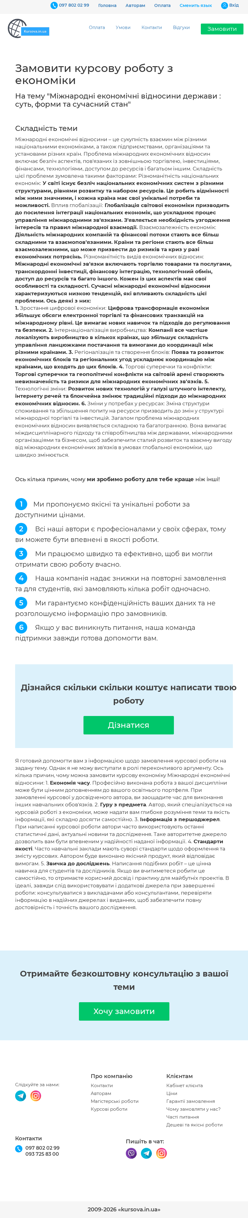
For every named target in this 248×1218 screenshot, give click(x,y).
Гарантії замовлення (190, 1101)
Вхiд (234, 5)
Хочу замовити (124, 1011)
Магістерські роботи (115, 1101)
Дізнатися (128, 725)
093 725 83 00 (42, 1154)
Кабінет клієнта (184, 1085)
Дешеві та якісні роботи (194, 1125)
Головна (107, 5)
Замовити (222, 28)
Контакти (152, 27)
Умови (123, 27)
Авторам (135, 5)
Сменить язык (196, 5)
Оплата (162, 5)
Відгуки (181, 27)
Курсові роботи (109, 1109)
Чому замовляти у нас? (193, 1109)
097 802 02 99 (74, 5)
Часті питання (182, 1117)
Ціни (171, 1093)
